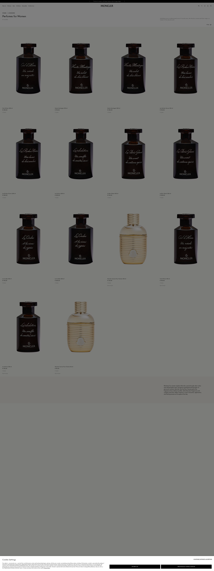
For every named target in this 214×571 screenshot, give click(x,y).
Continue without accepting (203, 559)
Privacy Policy (47, 568)
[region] (107, 563)
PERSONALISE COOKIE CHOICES (186, 566)
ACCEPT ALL (135, 566)
